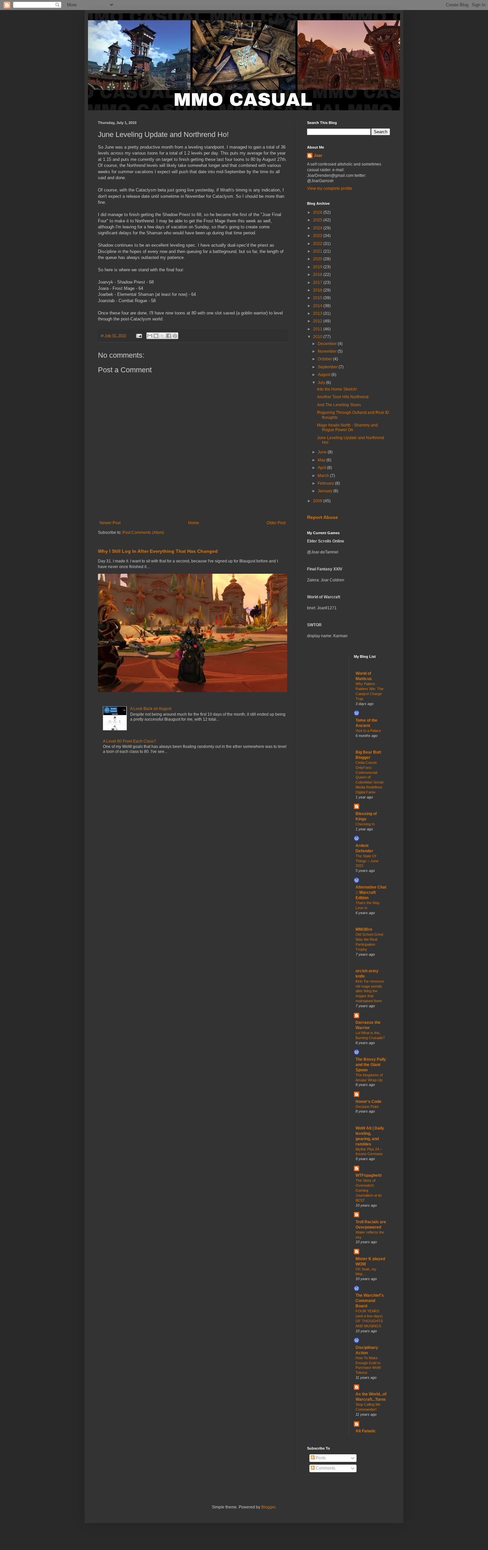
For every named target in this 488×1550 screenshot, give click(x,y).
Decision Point (367, 1107)
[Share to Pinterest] (175, 335)
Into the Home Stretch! (337, 389)
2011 (318, 329)
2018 (318, 274)
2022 (318, 243)
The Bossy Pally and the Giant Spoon (371, 1064)
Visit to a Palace (368, 731)
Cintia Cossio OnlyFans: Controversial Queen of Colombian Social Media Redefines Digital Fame (369, 777)
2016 (318, 290)
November (328, 351)
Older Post (276, 523)
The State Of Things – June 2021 (367, 861)
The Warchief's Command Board (370, 1300)
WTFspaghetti (368, 1175)
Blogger (268, 1507)
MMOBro (364, 929)
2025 (318, 220)
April (322, 467)
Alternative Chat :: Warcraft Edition (371, 892)
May (322, 460)
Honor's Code (368, 1101)
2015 (318, 298)
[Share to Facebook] (168, 335)
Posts (320, 1458)
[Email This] (149, 335)
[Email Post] (138, 335)
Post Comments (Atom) (143, 532)
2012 (318, 321)
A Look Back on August (150, 708)
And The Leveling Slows (339, 405)
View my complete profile (329, 188)
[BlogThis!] (156, 335)
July (322, 382)
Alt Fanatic (366, 1431)
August (324, 374)
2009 (318, 501)
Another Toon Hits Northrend (342, 397)
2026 (318, 212)
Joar (318, 155)
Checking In (365, 824)
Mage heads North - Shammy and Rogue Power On (347, 427)
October (325, 359)
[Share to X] (162, 335)
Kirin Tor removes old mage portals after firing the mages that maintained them (370, 991)
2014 (318, 305)
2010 (318, 336)
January (325, 491)
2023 (318, 235)
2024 (318, 228)
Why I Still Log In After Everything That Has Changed (158, 551)
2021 (318, 251)
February (326, 483)
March (324, 475)
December (328, 343)
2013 (318, 313)
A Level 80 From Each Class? (129, 741)
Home (193, 523)
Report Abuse (322, 517)
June (323, 452)
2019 (318, 267)
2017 (318, 282)
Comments (325, 1468)
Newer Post (110, 523)
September (328, 367)
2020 (318, 259)
